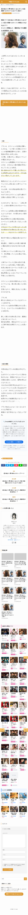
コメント (5, 833)
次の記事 (25, 731)
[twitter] (15, 543)
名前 (3, 849)
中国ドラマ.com (14, 2)
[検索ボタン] (26, 2)
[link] (13, 543)
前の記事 (2, 731)
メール (4, 854)
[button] (3, 465)
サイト (4, 859)
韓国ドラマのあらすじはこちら (14, 894)
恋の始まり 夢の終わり (7, 13)
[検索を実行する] (25, 878)
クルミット (14, 521)
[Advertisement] (14, 123)
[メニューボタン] (2, 2)
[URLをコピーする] (25, 465)
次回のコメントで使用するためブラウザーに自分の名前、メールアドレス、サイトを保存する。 (14, 865)
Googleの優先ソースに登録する (14, 442)
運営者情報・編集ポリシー (14, 539)
